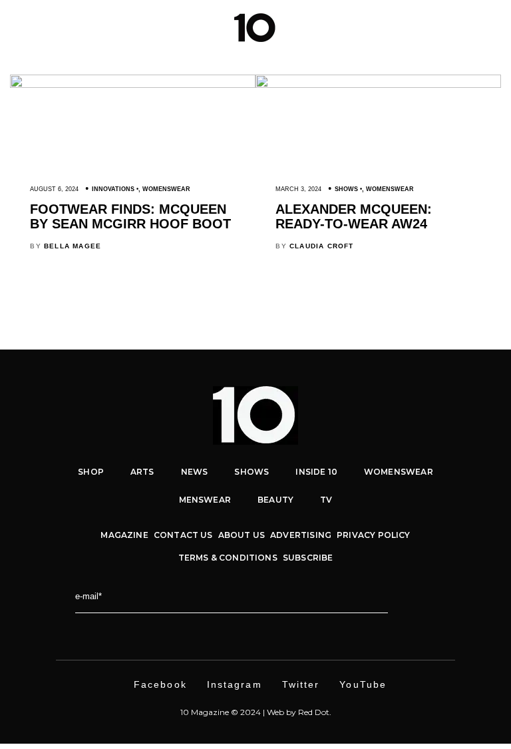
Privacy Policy (374, 535)
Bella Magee (72, 246)
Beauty (275, 500)
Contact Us (183, 535)
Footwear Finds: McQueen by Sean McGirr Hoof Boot (130, 216)
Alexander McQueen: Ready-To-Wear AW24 (353, 216)
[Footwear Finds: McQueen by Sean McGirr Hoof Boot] (133, 84)
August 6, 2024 (54, 189)
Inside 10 (316, 472)
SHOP (91, 472)
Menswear (205, 500)
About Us (241, 535)
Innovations (113, 189)
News (194, 472)
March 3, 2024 (298, 189)
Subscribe (308, 558)
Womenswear (166, 189)
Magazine (124, 535)
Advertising (300, 535)
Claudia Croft (321, 246)
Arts (142, 472)
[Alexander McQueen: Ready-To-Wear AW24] (378, 84)
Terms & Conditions (227, 558)
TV (326, 500)
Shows (346, 189)
